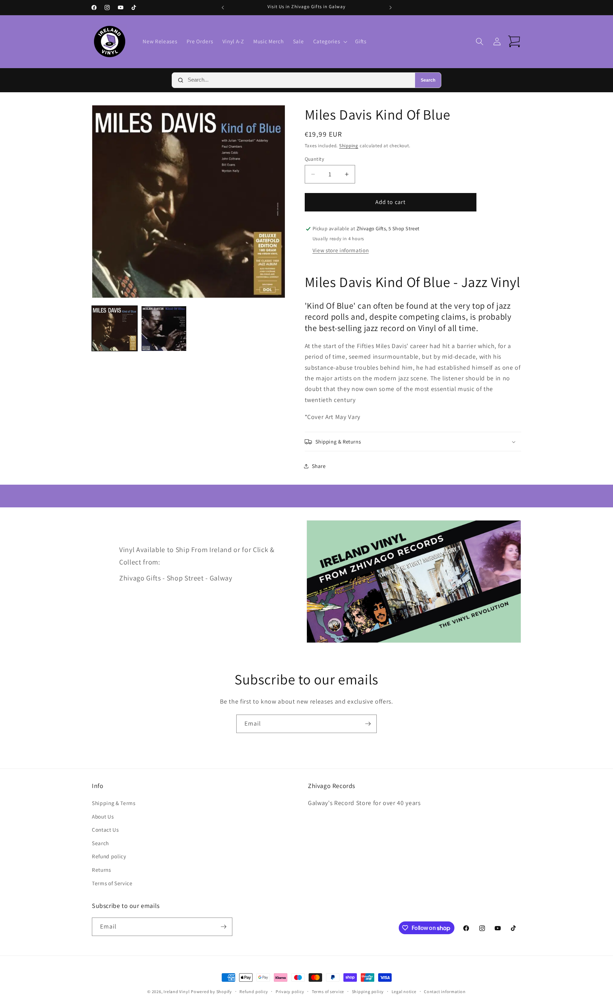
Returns (101, 869)
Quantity (315, 158)
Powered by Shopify (211, 991)
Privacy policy (290, 991)
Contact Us (105, 829)
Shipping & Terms (114, 802)
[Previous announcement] (223, 7)
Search (428, 80)
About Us (103, 816)
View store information (341, 250)
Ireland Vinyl (176, 991)
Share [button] (319, 465)
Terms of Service (112, 883)
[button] (329, 41)
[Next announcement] (390, 7)
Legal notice (404, 991)
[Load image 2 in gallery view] (164, 328)
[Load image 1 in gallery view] (114, 328)
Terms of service (328, 991)
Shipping (348, 146)
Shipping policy (368, 991)
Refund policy (109, 856)
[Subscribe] (367, 724)
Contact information (445, 991)
